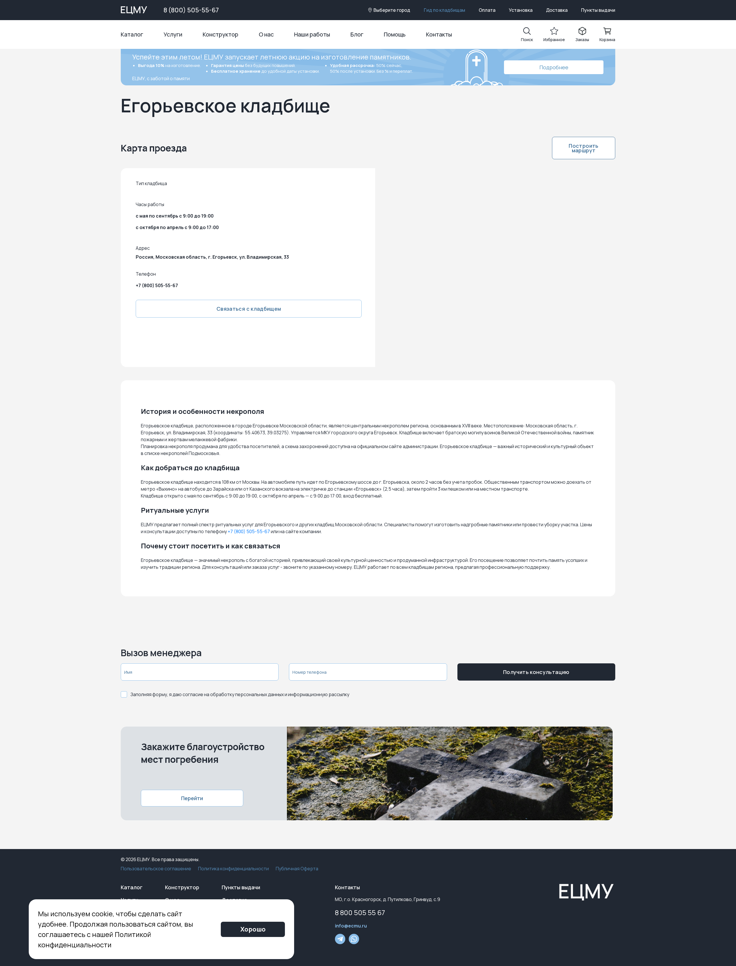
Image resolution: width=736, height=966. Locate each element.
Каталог (132, 34)
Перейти (192, 798)
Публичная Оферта (297, 868)
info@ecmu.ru (351, 926)
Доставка (557, 10)
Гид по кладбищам (444, 10)
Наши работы (312, 34)
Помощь (395, 34)
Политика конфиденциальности (233, 868)
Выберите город (391, 10)
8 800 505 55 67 (360, 912)
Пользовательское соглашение (156, 868)
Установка (520, 10)
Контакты (439, 34)
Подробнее (553, 67)
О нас (266, 34)
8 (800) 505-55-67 (191, 10)
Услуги (173, 34)
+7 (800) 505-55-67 (157, 285)
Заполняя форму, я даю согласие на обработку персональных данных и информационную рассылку (240, 694)
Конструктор (220, 34)
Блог (356, 34)
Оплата (487, 10)
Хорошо (253, 929)
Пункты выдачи (598, 10)
